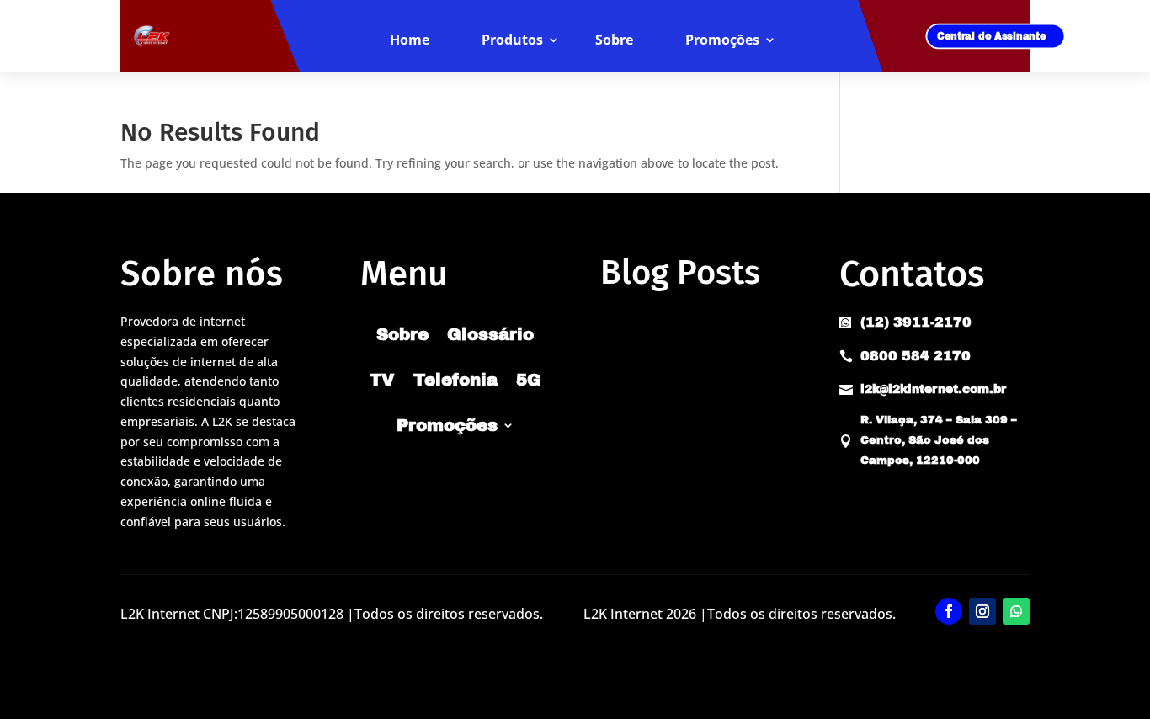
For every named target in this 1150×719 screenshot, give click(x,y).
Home (409, 40)
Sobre (614, 40)
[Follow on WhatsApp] (1016, 611)
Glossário (490, 334)
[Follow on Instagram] (982, 611)
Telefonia (455, 379)
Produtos (512, 40)
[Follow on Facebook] (948, 611)
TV (382, 379)
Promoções (722, 40)
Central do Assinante (991, 35)
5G (528, 379)
